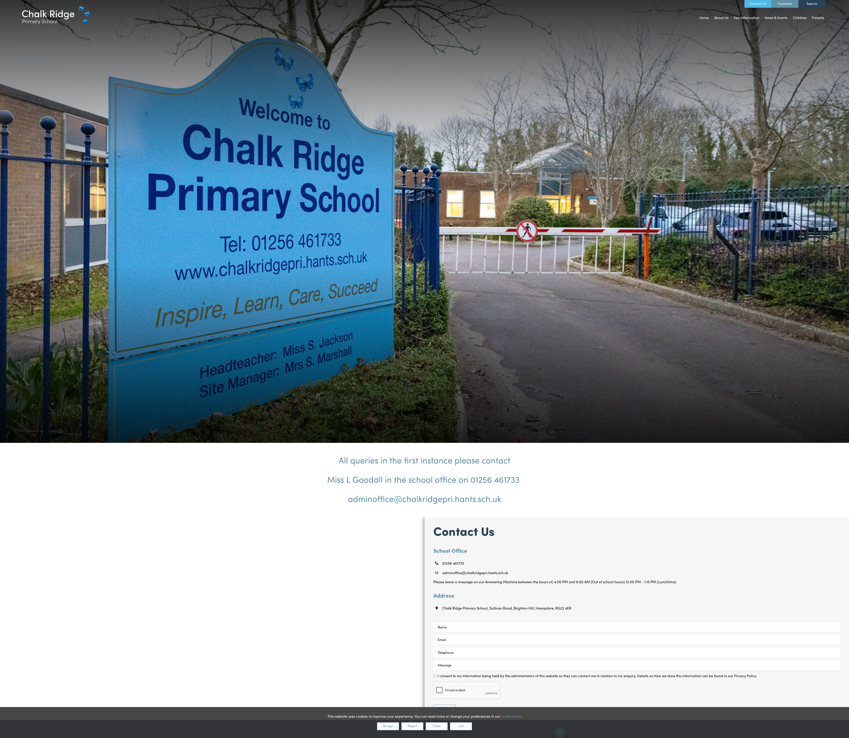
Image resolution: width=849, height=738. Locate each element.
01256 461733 (453, 563)
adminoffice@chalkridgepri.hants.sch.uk (475, 572)
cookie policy (511, 716)
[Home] (56, 15)
